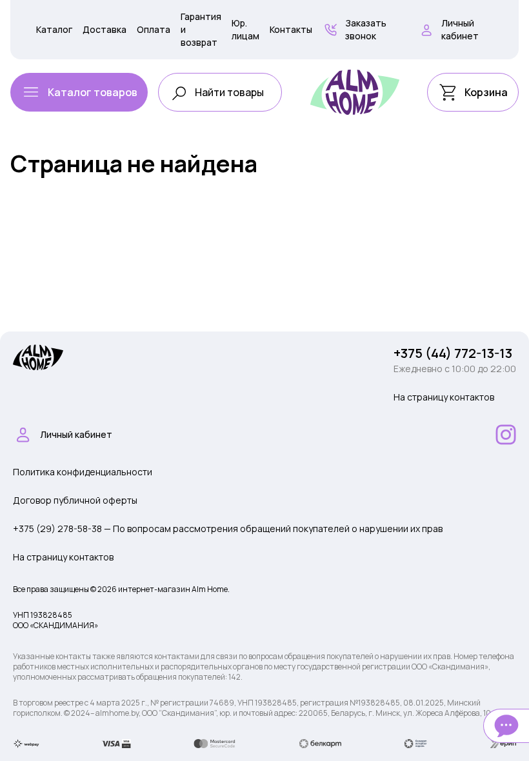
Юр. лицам (245, 29)
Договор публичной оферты (75, 500)
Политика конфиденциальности (82, 472)
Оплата (153, 29)
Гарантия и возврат (201, 29)
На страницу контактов (444, 397)
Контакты (291, 29)
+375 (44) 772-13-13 (453, 353)
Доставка (104, 29)
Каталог (54, 29)
